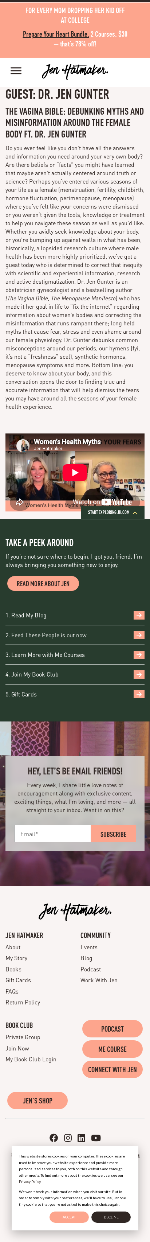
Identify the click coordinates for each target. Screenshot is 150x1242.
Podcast (90, 969)
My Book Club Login (30, 1059)
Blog (86, 958)
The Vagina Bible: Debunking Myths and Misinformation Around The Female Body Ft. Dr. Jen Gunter (74, 122)
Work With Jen (99, 980)
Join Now (17, 1048)
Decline (111, 1217)
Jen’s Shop (37, 1100)
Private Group (22, 1037)
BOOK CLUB (19, 1025)
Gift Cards (18, 980)
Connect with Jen (112, 1069)
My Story (16, 958)
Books (13, 969)
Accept (69, 1217)
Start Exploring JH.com (109, 512)
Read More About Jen (43, 583)
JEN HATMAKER (24, 935)
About (12, 947)
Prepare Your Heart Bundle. (56, 33)
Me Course (112, 1049)
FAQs (12, 991)
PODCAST (112, 1028)
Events (89, 947)
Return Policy (22, 1002)
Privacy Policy (29, 1181)
